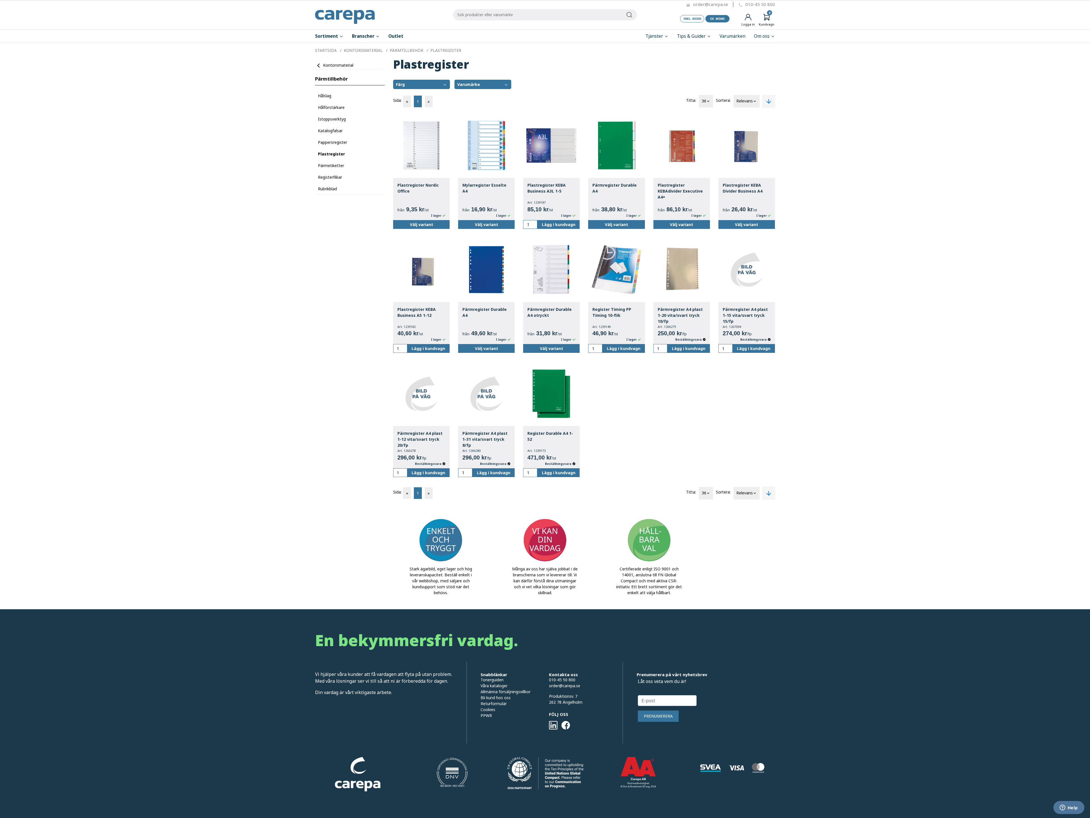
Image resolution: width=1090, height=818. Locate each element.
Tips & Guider (692, 36)
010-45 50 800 (760, 4)
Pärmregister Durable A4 (614, 188)
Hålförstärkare (331, 107)
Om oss (762, 36)
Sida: (397, 100)
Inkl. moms (692, 19)
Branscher (364, 36)
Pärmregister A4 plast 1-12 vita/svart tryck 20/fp (420, 439)
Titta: (691, 100)
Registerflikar (330, 177)
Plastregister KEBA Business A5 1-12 (416, 312)
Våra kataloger (494, 685)
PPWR (486, 715)
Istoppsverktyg (332, 119)
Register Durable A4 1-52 (550, 436)
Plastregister (331, 154)
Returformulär (494, 703)
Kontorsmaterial (338, 65)
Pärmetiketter (331, 165)
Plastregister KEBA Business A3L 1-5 (546, 188)
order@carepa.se (710, 4)
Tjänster (654, 36)
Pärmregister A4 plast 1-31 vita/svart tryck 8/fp (485, 439)
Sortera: (723, 100)
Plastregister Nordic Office (418, 188)
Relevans (744, 101)
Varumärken (732, 36)
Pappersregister (332, 142)
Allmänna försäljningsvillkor (506, 691)
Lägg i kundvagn (558, 224)
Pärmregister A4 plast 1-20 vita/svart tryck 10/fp (680, 315)
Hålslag (324, 95)
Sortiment (327, 36)
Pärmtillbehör (331, 78)
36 (704, 101)
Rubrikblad (327, 188)
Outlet (395, 36)
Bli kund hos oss (496, 697)
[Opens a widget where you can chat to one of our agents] (1068, 808)
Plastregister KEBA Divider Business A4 (742, 188)
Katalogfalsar (330, 130)
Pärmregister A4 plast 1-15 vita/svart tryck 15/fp (745, 315)
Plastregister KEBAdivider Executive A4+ (680, 191)
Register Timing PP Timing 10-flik (611, 312)
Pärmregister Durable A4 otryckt (549, 312)
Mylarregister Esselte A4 (484, 188)
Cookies (488, 709)
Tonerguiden (492, 679)
